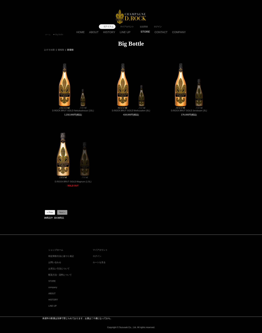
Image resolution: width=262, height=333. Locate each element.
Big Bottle (59, 35)
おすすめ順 (49, 50)
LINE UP (125, 32)
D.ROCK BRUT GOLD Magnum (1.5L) (73, 181)
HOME (80, 32)
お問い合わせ (54, 262)
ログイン (97, 256)
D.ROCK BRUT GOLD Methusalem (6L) (131, 110)
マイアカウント (100, 250)
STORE (52, 281)
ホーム (48, 35)
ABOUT (94, 32)
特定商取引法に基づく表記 (61, 256)
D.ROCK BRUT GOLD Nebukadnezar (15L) (73, 110)
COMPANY (179, 32)
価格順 (61, 50)
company (52, 287)
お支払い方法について (59, 268)
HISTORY (109, 32)
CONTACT (161, 32)
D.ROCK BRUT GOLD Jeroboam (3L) (189, 110)
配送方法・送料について (60, 275)
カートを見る (99, 262)
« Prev (50, 212)
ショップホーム (55, 250)
